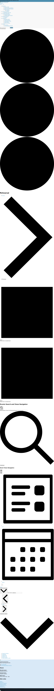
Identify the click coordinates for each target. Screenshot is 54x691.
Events (3, 195)
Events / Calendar (3, 683)
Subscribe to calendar (3, 613)
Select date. (10, 592)
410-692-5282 (3, 664)
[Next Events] (2, 585)
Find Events (2, 465)
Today (1, 587)
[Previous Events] (2, 584)
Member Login (2, 686)
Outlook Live (4, 656)
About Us (1, 682)
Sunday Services (3, 685)
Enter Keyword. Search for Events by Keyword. (9, 410)
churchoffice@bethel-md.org (6, 665)
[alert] (27, 311)
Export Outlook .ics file (6, 658)
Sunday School (3, 684)
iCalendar (4, 654)
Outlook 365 (4, 655)
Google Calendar (5, 653)
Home (1, 681)
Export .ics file (4, 657)
